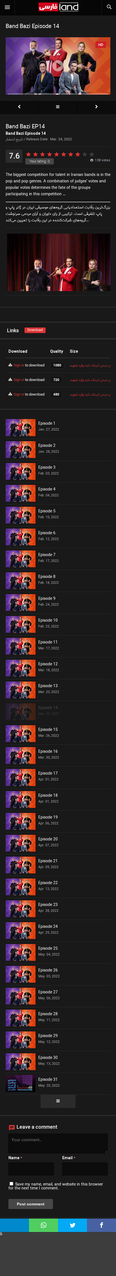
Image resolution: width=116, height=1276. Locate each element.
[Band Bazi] (58, 107)
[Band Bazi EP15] (96, 107)
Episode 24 (48, 927)
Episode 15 (48, 730)
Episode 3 (46, 468)
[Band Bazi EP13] (19, 107)
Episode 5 (46, 511)
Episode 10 (48, 621)
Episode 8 (46, 577)
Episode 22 (48, 883)
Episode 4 (46, 489)
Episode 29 (48, 1036)
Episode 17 (48, 774)
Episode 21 (48, 861)
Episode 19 (48, 818)
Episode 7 (46, 555)
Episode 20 (48, 839)
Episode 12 (48, 664)
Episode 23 (48, 905)
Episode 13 (48, 686)
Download (35, 330)
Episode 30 (48, 1058)
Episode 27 (48, 992)
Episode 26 (48, 970)
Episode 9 (46, 599)
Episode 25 (48, 949)
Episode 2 (46, 446)
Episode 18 (48, 796)
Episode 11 (48, 642)
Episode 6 (46, 533)
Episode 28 (48, 1014)
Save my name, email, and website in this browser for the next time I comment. (55, 1186)
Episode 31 (48, 1080)
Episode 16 (48, 752)
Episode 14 (48, 708)
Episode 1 (46, 424)
